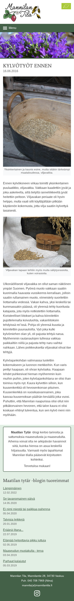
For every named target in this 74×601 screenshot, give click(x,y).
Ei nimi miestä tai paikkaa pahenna (26, 509)
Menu (12, 28)
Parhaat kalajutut (14, 561)
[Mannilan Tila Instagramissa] (37, 594)
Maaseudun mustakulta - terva (23, 550)
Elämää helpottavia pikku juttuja (24, 540)
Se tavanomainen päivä (19, 498)
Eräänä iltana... (13, 530)
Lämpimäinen (12, 488)
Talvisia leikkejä (13, 519)
